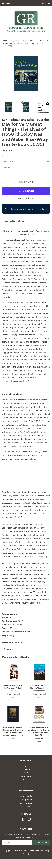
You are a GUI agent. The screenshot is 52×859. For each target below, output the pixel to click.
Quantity (6, 167)
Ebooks (26, 773)
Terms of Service (26, 796)
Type (4, 156)
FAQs (26, 783)
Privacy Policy (26, 799)
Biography (15, 41)
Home (4, 41)
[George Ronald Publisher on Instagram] (29, 820)
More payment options (26, 198)
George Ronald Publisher (29, 850)
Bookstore (26, 769)
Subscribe (41, 842)
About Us (26, 780)
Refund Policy (26, 806)
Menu (7, 3)
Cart (47, 3)
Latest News (26, 776)
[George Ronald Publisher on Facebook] (23, 820)
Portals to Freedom (34, 240)
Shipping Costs (26, 803)
